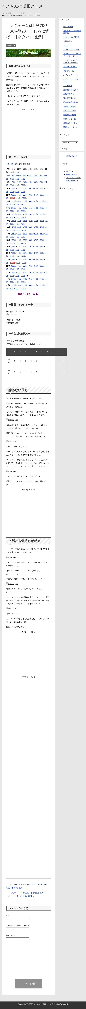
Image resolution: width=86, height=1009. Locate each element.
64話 (19, 176)
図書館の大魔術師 (70, 102)
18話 (42, 208)
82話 (23, 185)
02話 (24, 198)
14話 (19, 208)
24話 (19, 214)
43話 (14, 227)
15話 (25, 208)
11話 (17, 205)
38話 (42, 221)
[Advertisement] (28, 129)
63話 (13, 176)
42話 (23, 224)
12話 (23, 205)
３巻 (16, 164)
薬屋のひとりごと (70, 127)
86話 (30, 189)
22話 (23, 211)
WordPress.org (72, 181)
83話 (14, 189)
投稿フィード (71, 174)
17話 (36, 208)
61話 (17, 237)
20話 (12, 211)
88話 (42, 189)
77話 (36, 182)
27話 (36, 214)
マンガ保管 (67, 86)
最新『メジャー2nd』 (28, 294)
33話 (14, 221)
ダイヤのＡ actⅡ (70, 67)
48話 (42, 227)
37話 (36, 221)
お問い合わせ (71, 156)
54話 (19, 234)
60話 (12, 237)
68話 (41, 176)
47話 (36, 227)
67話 (36, 176)
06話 (30, 201)
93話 (14, 195)
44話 (19, 227)
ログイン (69, 171)
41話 (17, 224)
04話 (19, 201)
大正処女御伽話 (69, 107)
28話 (42, 214)
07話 (36, 201)
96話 (30, 195)
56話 (30, 234)
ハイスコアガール (70, 75)
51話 (17, 230)
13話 (14, 208)
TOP (11, 13)
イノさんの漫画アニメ (22, 6)
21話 (17, 211)
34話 (19, 221)
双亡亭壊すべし (69, 98)
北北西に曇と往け (70, 90)
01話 (18, 198)
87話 (36, 189)
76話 (30, 182)
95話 (25, 195)
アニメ (66, 46)
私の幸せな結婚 (69, 115)
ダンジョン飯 (68, 71)
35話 (25, 221)
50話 (12, 230)
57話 (36, 234)
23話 (14, 214)
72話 (23, 179)
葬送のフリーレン (70, 123)
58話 (42, 234)
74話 (19, 182)
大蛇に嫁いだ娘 (69, 111)
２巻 (12, 164)
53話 (14, 234)
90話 (12, 192)
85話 (25, 189)
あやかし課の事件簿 (71, 37)
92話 (23, 192)
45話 (25, 227)
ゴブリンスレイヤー (71, 50)
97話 (36, 195)
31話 (17, 218)
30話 (12, 218)
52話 (23, 230)
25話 (25, 214)
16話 (30, 208)
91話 (17, 192)
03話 (14, 201)
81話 (17, 185)
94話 (19, 195)
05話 (25, 201)
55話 (25, 234)
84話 (19, 189)
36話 (30, 221)
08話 (42, 201)
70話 (12, 179)
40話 (12, 224)
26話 (30, 214)
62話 (17, 172)
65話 (25, 176)
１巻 (8, 164)
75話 (25, 182)
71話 (17, 179)
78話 (41, 182)
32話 (23, 218)
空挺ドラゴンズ (69, 119)
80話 (12, 185)
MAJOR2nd (11, 45)
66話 (30, 176)
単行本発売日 (68, 94)
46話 (30, 227)
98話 (42, 195)
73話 (13, 182)
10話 (12, 205)
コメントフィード (73, 178)
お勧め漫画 (67, 41)
